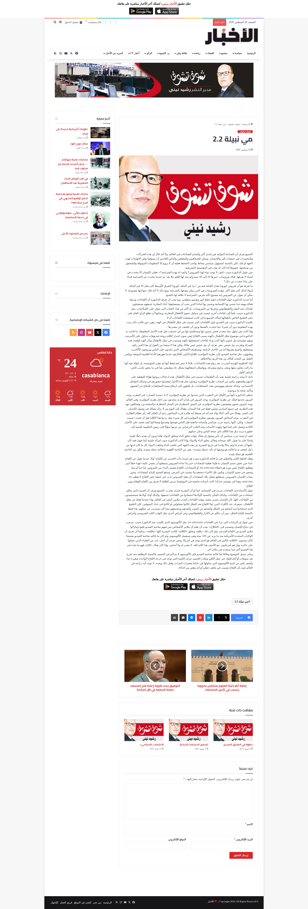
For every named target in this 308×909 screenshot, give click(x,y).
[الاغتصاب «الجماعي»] (144, 730)
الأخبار (211, 901)
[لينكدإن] (208, 617)
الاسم (249, 824)
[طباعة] (174, 617)
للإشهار (54, 902)
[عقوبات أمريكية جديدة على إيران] (100, 132)
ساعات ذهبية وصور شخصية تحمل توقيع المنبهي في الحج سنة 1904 (72, 198)
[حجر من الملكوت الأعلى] (100, 238)
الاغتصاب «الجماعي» (152, 744)
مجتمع (224, 53)
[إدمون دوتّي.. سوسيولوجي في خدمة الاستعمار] (100, 220)
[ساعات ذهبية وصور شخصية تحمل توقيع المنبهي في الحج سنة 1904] (100, 199)
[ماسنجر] (191, 617)
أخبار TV (134, 53)
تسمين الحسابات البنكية (194, 744)
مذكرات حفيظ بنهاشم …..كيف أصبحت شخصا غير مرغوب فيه (179, 22)
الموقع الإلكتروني (177, 839)
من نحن (97, 902)
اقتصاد (210, 53)
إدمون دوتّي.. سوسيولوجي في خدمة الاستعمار (72, 215)
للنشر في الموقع (82, 902)
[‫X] (97, 332)
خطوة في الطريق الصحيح (238, 744)
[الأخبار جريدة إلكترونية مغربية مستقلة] (231, 37)
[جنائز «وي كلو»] (100, 148)
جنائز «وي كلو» (79, 143)
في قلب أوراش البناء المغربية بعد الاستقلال (74, 180)
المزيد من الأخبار (114, 53)
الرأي (149, 53)
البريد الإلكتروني (243, 839)
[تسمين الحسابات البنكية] (188, 730)
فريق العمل (66, 902)
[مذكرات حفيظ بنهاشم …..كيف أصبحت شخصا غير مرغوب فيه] (100, 163)
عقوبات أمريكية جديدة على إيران (72, 131)
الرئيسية (251, 53)
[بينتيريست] (200, 617)
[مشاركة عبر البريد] (183, 617)
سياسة (238, 53)
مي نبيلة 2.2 (241, 601)
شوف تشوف (234, 124)
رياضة (197, 53)
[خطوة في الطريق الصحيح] (233, 730)
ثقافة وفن (181, 53)
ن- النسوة (164, 53)
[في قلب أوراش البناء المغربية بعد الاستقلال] (100, 183)
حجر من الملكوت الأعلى (74, 233)
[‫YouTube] (89, 332)
